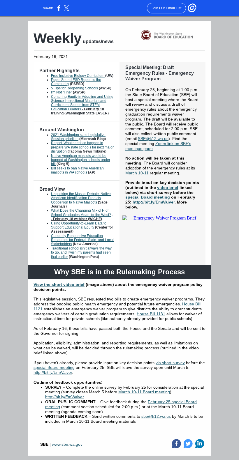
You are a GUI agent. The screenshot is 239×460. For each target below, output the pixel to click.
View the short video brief (59, 284)
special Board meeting (147, 197)
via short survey (170, 362)
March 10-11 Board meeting (144, 392)
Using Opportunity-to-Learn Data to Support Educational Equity (78, 225)
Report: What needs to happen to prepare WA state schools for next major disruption (82, 147)
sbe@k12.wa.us (156, 416)
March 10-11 (137, 173)
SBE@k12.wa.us (153, 138)
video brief (167, 187)
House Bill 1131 (151, 314)
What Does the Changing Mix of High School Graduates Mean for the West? (81, 212)
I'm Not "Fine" (61, 92)
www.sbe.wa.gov (67, 444)
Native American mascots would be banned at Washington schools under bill (80, 160)
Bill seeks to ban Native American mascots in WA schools (77, 170)
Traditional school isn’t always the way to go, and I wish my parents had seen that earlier (81, 252)
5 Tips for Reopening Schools (74, 88)
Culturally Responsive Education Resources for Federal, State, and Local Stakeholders (82, 240)
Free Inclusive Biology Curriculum (78, 76)
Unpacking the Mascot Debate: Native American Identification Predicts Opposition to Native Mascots (81, 198)
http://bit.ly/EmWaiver (154, 202)
